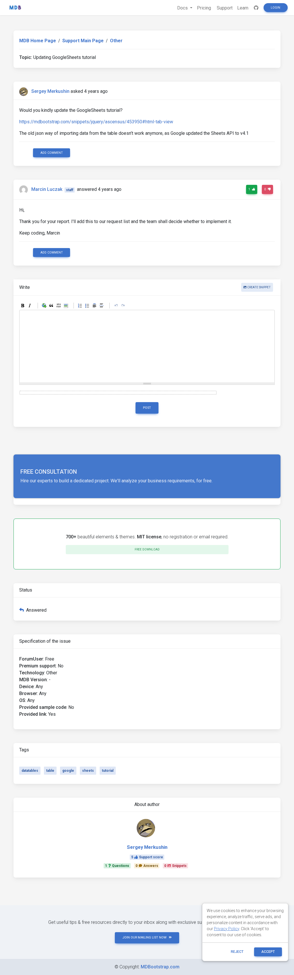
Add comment (51, 153)
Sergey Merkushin (50, 91)
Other (116, 40)
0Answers (147, 866)
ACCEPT (268, 952)
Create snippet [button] (258, 287)
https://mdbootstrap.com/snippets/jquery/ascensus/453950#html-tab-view (96, 121)
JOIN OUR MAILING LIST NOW (144, 937)
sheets (88, 771)
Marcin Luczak (46, 189)
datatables (30, 771)
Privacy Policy (226, 928)
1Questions (117, 866)
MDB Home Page (37, 40)
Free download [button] (147, 549)
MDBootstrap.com (160, 967)
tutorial (107, 771)
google (68, 771)
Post (147, 408)
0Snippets (175, 866)
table (50, 771)
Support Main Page (83, 40)
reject (237, 952)
